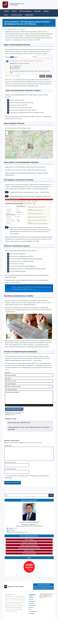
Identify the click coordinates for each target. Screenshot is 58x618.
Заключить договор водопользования (29, 548)
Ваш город (8, 378)
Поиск (51, 495)
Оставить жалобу (16, 15)
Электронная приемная (29, 553)
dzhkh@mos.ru (11, 530)
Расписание (14, 29)
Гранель (46, 11)
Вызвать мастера (29, 550)
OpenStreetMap (44, 158)
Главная (6, 11)
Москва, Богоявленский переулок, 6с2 (17, 532)
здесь (47, 346)
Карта (9, 29)
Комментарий (8, 445)
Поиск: (34, 56)
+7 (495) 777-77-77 (12, 528)
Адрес (5, 29)
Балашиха (32, 601)
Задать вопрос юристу (14, 409)
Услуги (18, 29)
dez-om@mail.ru (16, 67)
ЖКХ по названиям (25, 11)
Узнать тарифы (29, 539)
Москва (14, 11)
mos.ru (21, 192)
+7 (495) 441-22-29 (16, 66)
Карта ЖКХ (37, 11)
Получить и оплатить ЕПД (29, 542)
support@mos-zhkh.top (43, 584)
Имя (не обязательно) (10, 462)
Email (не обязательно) (10, 469)
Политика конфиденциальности (43, 588)
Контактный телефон (10, 383)
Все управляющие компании (33, 611)
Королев (31, 603)
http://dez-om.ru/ (16, 68)
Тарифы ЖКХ (29, 15)
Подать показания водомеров (29, 545)
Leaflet (37, 158)
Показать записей (11, 57)
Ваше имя (7, 372)
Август (6, 15)
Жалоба (23, 29)
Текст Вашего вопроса (11, 389)
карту (33, 116)
